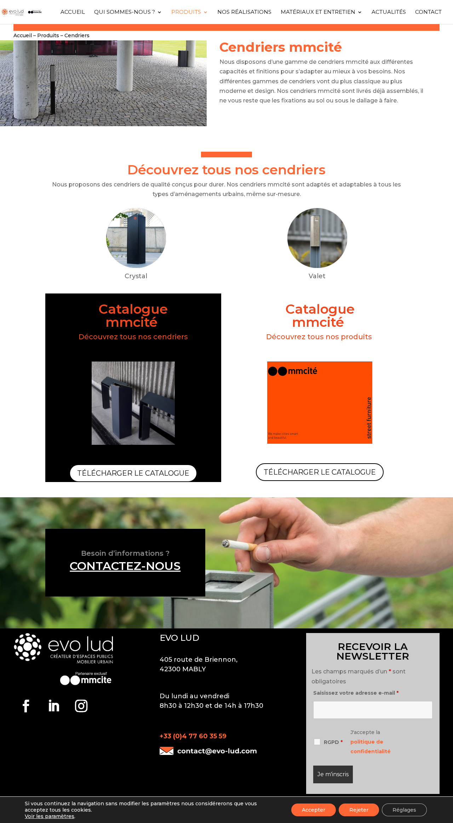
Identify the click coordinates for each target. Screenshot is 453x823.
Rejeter (358, 810)
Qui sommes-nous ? (124, 12)
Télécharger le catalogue (133, 473)
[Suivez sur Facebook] (25, 706)
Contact (428, 12)
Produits (186, 12)
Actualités (389, 12)
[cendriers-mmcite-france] (103, 124)
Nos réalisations (244, 12)
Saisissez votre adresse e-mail (355, 693)
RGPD (333, 742)
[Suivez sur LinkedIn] (53, 706)
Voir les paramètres (49, 816)
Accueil (73, 12)
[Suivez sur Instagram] (81, 706)
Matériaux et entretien (318, 12)
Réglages (404, 810)
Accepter (313, 810)
